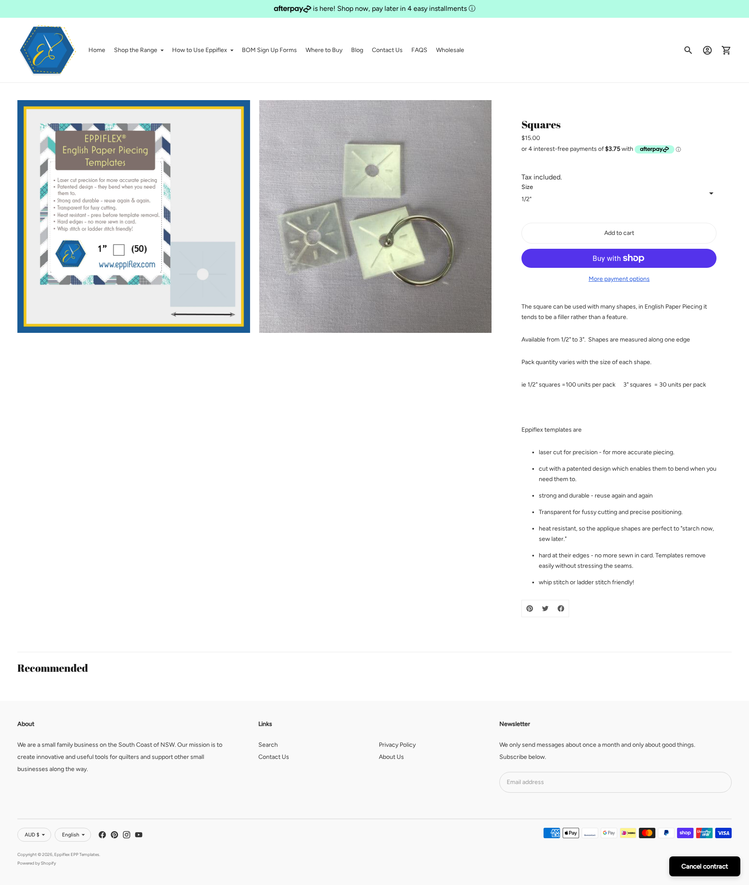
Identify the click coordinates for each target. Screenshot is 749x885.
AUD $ (32, 835)
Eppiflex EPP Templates (76, 854)
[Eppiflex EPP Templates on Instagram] (126, 834)
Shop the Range (135, 50)
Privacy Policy (397, 744)
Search (268, 744)
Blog (357, 50)
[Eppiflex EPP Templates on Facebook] (102, 834)
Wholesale (450, 50)
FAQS (419, 50)
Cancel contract (704, 866)
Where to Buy (324, 50)
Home (96, 50)
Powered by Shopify (36, 863)
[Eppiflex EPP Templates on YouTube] (138, 834)
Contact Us (387, 50)
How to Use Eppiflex (199, 50)
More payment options (619, 279)
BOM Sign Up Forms (269, 50)
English (70, 835)
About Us (391, 757)
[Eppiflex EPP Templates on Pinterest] (114, 834)
